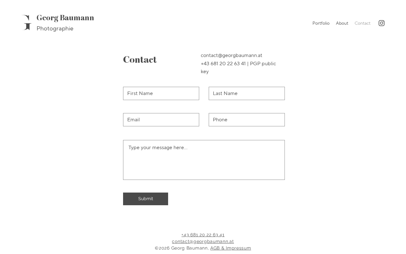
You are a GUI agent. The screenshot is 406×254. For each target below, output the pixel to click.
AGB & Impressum (230, 248)
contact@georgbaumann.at (203, 241)
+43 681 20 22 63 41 (223, 63)
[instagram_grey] (381, 23)
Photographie (54, 28)
